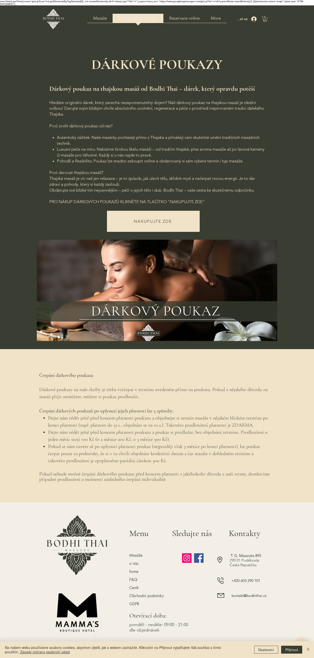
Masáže (136, 555)
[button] (265, 19)
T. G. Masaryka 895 (245, 555)
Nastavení (266, 649)
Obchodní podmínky (146, 595)
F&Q (133, 579)
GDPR (134, 603)
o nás (133, 563)
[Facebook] (199, 558)
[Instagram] (187, 558)
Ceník (134, 587)
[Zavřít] (308, 649)
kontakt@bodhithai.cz (249, 595)
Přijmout (291, 649)
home (133, 571)
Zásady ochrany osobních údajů (45, 651)
